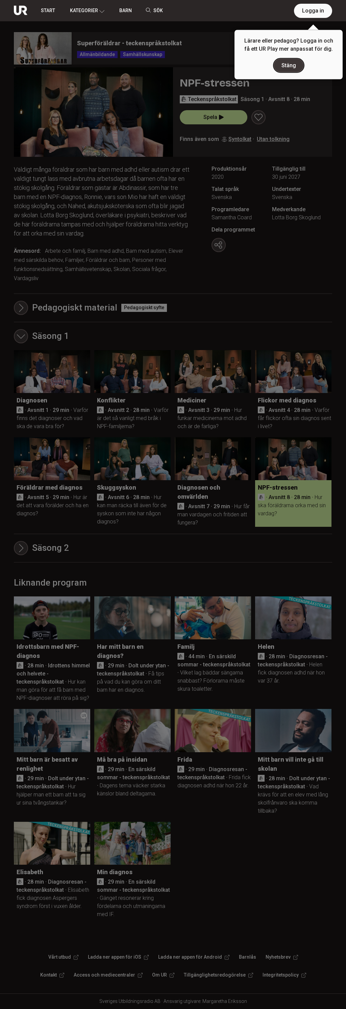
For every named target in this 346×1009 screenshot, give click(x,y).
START (48, 10)
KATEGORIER (84, 10)
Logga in (313, 10)
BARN (125, 10)
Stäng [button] (288, 65)
